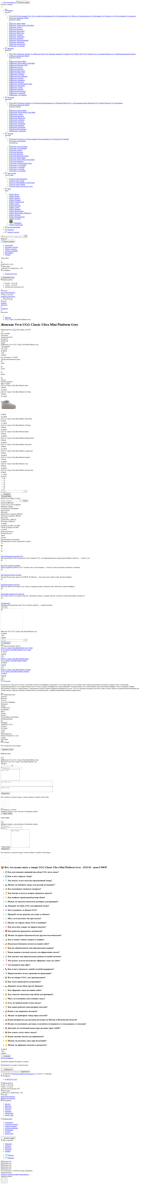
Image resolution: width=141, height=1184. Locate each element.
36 (4, 479)
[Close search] (2, 236)
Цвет (9, 189)
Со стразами (21, 171)
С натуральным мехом (79, 103)
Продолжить (5, 793)
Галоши (22, 184)
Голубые (17, 219)
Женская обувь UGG (41, 54)
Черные (17, 198)
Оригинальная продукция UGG (12, 556)
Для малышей (22, 148)
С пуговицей (22, 95)
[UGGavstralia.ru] (7, 1058)
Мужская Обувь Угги (63, 103)
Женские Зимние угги (26, 54)
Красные (17, 205)
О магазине (9, 245)
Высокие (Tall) (22, 65)
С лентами (20, 169)
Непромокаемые (22, 40)
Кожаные (19, 38)
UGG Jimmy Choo (76, 54)
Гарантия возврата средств (10, 584)
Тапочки (19, 35)
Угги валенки (131, 16)
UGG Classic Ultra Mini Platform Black (14, 660)
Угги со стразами (99, 54)
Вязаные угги (110, 54)
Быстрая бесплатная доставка (11, 575)
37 (4, 481)
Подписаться (25, 1071)
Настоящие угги (99, 16)
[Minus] (2, 491)
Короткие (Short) (22, 18)
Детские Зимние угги (45, 139)
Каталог (10, 10)
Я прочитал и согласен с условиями (27, 1074)
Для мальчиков (22, 146)
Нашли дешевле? (7, 382)
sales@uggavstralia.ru (8, 292)
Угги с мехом (36, 16)
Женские (10, 48)
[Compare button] (5, 348)
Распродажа (9, 1113)
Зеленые (17, 215)
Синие (16, 207)
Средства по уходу (26, 186)
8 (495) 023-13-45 (11, 274)
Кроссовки (20, 31)
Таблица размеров (11, 251)
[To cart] (2, 656)
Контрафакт (9, 253)
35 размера (66, 54)
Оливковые (17, 223)
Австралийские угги (63, 16)
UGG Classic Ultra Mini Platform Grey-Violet (16, 650)
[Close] (6, 14)
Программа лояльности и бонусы (12, 594)
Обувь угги (75, 16)
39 (4, 485)
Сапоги (19, 27)
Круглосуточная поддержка (10, 565)
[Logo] (9, 2)
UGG (14, 330)
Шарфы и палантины (27, 182)
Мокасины (20, 33)
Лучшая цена (5, 603)
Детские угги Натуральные (27, 139)
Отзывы (8, 254)
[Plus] (25, 491)
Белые (16, 194)
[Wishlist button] (2, 349)
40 (4, 487)
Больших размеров (55, 54)
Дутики (20, 87)
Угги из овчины (120, 16)
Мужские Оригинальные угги (45, 103)
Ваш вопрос (6, 847)
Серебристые (19, 202)
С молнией (20, 46)
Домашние (20, 36)
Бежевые (17, 209)
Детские (10, 133)
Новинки (10, 230)
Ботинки (19, 29)
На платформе (22, 76)
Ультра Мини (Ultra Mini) (26, 63)
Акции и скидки (13, 232)
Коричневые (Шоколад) (22, 213)
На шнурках (20, 44)
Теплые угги (109, 16)
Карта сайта (9, 1134)
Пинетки (20, 154)
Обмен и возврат (11, 249)
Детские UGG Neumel (61, 139)
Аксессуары (11, 173)
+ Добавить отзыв (7, 749)
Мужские (10, 97)
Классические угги (86, 16)
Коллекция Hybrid (13, 227)
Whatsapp (10, 1158)
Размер (4, 476)
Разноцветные (19, 217)
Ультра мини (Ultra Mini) (25, 25)
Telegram (10, 1155)
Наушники (23, 179)
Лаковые (20, 89)
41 (4, 489)
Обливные (20, 42)
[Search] (26, 236)
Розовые (17, 200)
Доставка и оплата (11, 247)
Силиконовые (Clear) (24, 84)
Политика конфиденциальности (23, 1074)
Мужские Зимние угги (26, 103)
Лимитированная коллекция (125, 54)
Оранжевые (18, 225)
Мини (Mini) (21, 23)
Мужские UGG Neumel (96, 103)
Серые (16, 204)
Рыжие (17, 196)
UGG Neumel (88, 54)
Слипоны (20, 74)
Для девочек (21, 141)
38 (4, 483)
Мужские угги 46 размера (113, 103)
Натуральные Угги (24, 16)
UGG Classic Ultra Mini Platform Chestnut (15, 671)
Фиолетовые (19, 211)
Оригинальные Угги (48, 16)
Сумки (21, 181)
